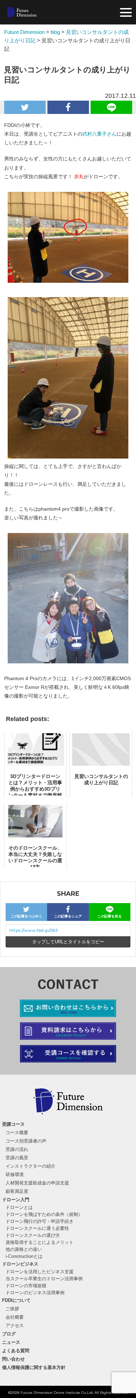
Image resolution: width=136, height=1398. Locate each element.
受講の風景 (17, 1157)
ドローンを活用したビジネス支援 (40, 1271)
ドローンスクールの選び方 (33, 1235)
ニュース (11, 1342)
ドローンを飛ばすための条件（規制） (44, 1214)
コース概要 (17, 1132)
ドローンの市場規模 (26, 1285)
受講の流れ (17, 1149)
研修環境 (15, 1174)
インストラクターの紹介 (30, 1166)
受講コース (13, 1124)
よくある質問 (15, 1350)
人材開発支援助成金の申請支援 (37, 1183)
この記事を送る (109, 916)
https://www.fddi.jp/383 (33, 930)
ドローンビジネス (20, 1264)
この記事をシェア (68, 916)
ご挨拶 (12, 1308)
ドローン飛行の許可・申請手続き (40, 1221)
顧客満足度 (17, 1191)
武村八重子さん (99, 134)
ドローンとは (19, 1207)
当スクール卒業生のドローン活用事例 (44, 1278)
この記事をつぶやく (26, 916)
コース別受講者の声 (26, 1141)
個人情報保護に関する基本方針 (34, 1367)
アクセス (15, 1325)
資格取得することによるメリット (40, 1242)
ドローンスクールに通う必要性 (37, 1228)
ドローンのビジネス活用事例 (35, 1292)
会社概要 (15, 1317)
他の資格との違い (24, 1249)
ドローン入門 (15, 1199)
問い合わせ (13, 1359)
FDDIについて (16, 1300)
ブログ (9, 1333)
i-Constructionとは (24, 1256)
